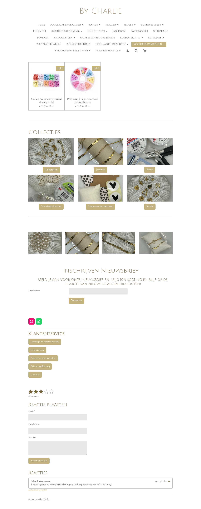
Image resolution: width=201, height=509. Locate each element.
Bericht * (32, 438)
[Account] (127, 50)
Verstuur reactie (39, 461)
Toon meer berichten (37, 490)
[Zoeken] (136, 50)
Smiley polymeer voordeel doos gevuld (46, 101)
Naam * (31, 411)
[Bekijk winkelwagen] (144, 50)
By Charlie (100, 11)
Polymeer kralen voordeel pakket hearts (82, 101)
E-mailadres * (34, 290)
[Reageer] (168, 481)
